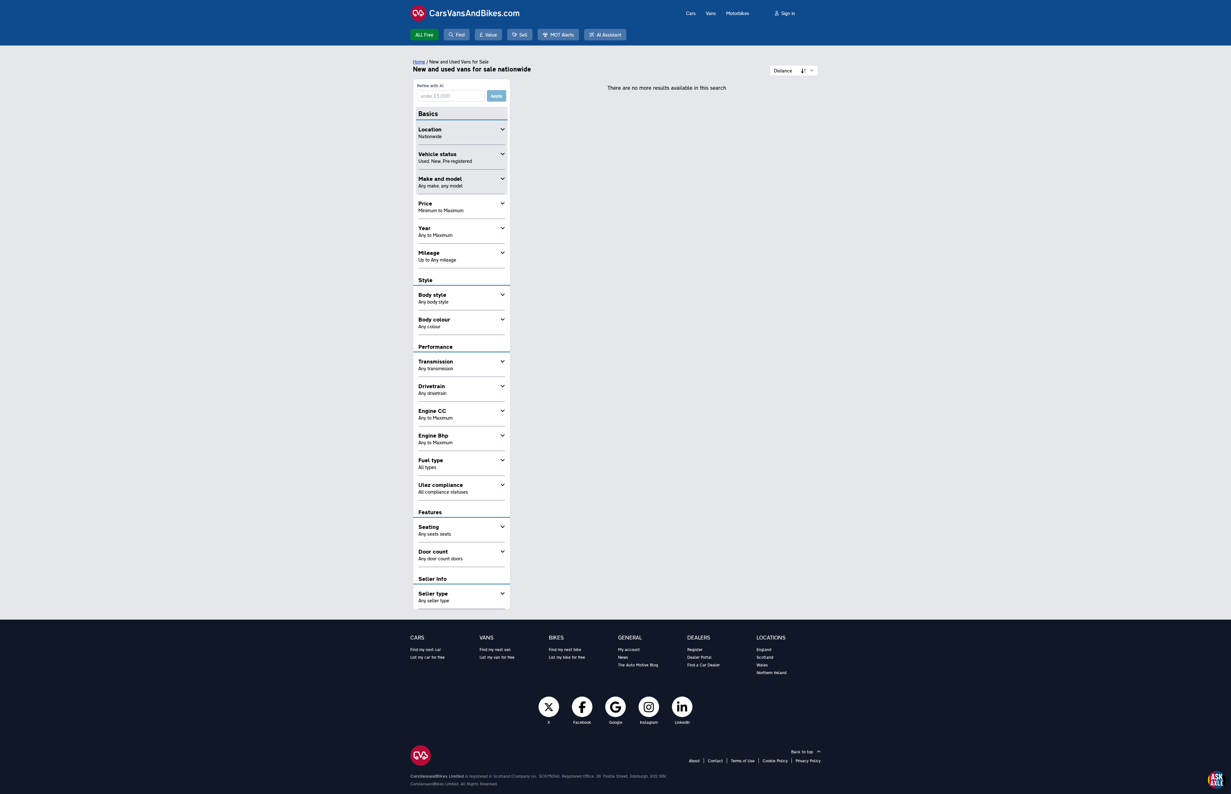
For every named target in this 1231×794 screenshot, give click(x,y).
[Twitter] (549, 706)
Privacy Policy (808, 761)
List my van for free (497, 657)
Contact (715, 761)
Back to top (802, 752)
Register (694, 649)
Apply (496, 96)
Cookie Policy (775, 761)
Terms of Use (743, 761)
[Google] (615, 706)
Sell (523, 34)
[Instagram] (649, 706)
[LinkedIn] (682, 706)
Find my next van (495, 649)
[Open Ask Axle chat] (1217, 780)
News (623, 657)
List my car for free (427, 657)
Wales (762, 665)
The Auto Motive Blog (638, 665)
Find (460, 34)
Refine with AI (430, 85)
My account (629, 649)
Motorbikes (737, 13)
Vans (711, 13)
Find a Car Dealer (703, 665)
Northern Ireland (771, 672)
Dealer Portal (699, 657)
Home (419, 61)
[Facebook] (582, 706)
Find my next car (425, 649)
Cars (691, 13)
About (694, 761)
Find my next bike (565, 649)
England (764, 649)
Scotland (765, 657)
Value (491, 34)
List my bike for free (567, 657)
